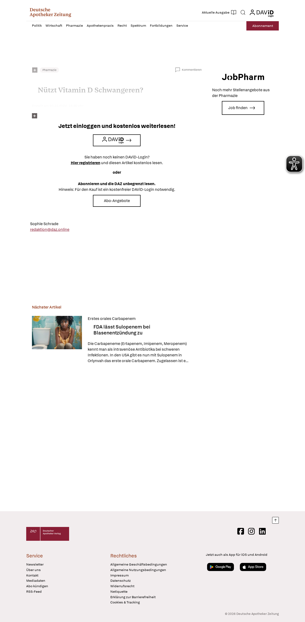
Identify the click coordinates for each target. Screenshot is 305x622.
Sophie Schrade (44, 223)
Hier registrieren (85, 162)
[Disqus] (117, 438)
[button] (50, 12)
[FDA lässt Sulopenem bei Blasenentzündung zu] (57, 340)
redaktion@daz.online (49, 229)
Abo (262, 26)
